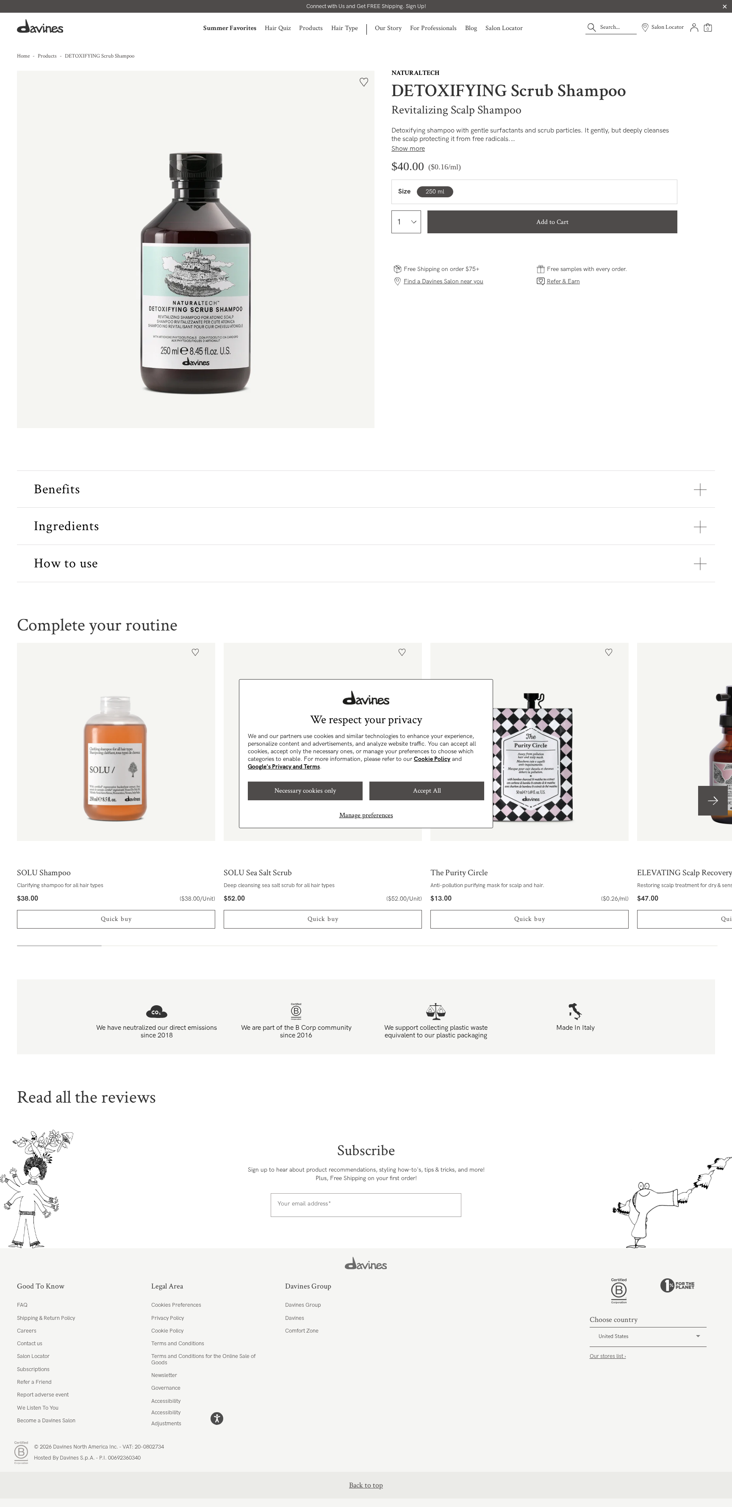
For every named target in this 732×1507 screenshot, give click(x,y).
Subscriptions (33, 1369)
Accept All (427, 790)
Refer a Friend (34, 1382)
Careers (26, 1330)
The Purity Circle (529, 742)
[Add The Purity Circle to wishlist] (609, 652)
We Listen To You (37, 1408)
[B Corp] (619, 1291)
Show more (408, 149)
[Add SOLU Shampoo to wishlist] (195, 652)
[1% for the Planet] (677, 1291)
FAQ (22, 1305)
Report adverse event (43, 1394)
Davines (294, 1318)
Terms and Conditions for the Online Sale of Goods (203, 1359)
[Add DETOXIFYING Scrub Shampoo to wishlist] (364, 82)
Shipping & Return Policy (46, 1318)
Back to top (366, 1485)
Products (311, 28)
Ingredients (66, 526)
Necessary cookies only (305, 790)
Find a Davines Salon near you (443, 281)
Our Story (388, 28)
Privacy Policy (167, 1318)
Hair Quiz (278, 28)
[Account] (694, 27)
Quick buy (116, 919)
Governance (165, 1388)
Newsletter (164, 1375)
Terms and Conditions (177, 1343)
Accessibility (165, 1401)
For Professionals (433, 28)
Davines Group (303, 1305)
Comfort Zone (302, 1330)
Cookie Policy (432, 759)
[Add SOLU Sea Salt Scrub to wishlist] (402, 652)
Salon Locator (504, 28)
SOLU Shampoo (116, 742)
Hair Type (344, 28)
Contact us (29, 1343)
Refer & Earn (563, 281)
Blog (471, 28)
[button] (713, 801)
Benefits (57, 489)
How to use (66, 563)
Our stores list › (608, 1356)
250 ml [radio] (435, 191)
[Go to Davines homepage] (40, 26)
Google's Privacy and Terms (284, 766)
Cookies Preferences (176, 1305)
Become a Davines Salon (46, 1420)
